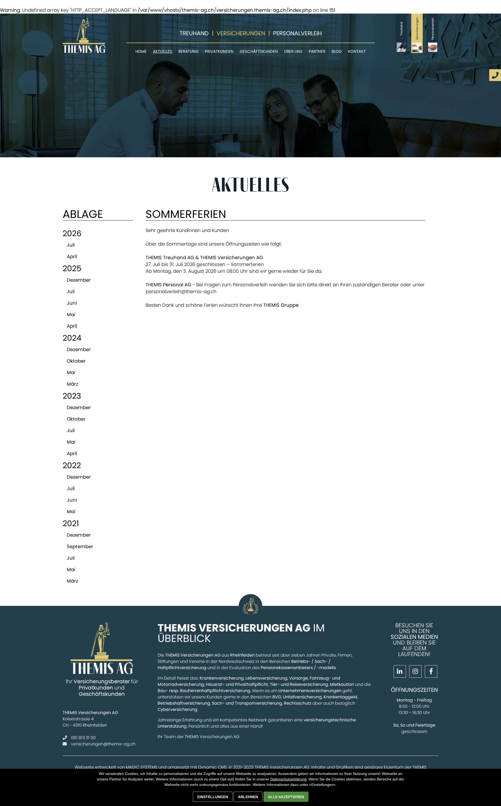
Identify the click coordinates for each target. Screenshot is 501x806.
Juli (71, 245)
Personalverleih (297, 33)
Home (141, 51)
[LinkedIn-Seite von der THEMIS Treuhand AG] (398, 672)
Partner (317, 51)
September (80, 546)
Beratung (188, 51)
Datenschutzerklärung (288, 779)
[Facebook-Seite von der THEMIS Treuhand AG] (430, 672)
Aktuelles (162, 51)
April (72, 256)
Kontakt (357, 51)
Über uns (293, 51)
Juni (72, 303)
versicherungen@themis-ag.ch (103, 744)
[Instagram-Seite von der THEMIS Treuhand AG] (414, 672)
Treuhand (194, 33)
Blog (337, 51)
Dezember (79, 280)
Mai (71, 314)
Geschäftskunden (259, 51)
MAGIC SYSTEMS (141, 767)
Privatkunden (219, 51)
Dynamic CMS (212, 767)
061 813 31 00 (83, 738)
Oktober (76, 361)
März (72, 384)
